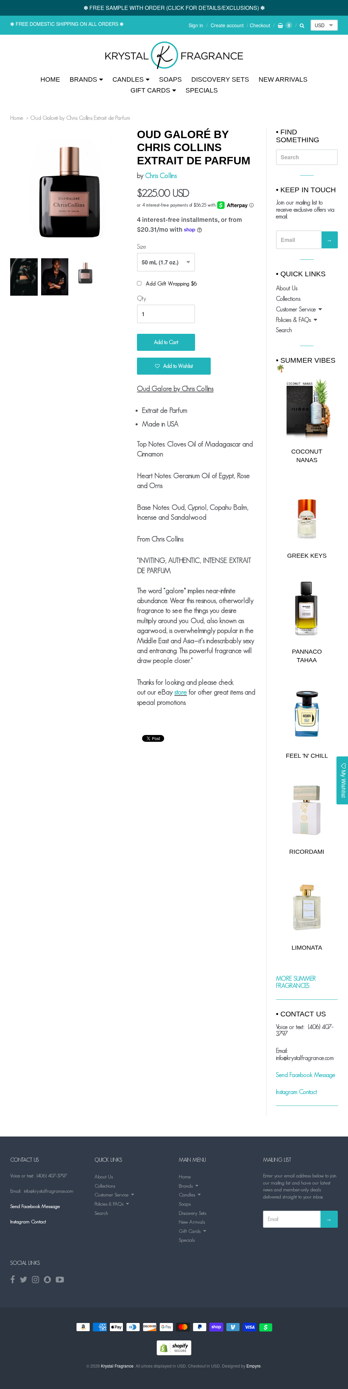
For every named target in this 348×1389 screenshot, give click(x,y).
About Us (286, 288)
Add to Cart (166, 342)
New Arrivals (283, 79)
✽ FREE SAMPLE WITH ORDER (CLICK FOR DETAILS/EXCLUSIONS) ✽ (174, 8)
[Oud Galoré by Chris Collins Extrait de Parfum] (174, 55)
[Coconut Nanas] (307, 409)
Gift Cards (150, 90)
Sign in (196, 25)
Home (50, 79)
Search (284, 330)
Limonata (307, 947)
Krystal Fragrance (117, 1366)
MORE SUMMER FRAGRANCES (296, 982)
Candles (128, 79)
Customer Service (296, 309)
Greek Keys (307, 555)
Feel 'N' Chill (307, 755)
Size (141, 246)
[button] (174, 366)
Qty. (142, 298)
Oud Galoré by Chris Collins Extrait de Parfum (80, 118)
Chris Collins (161, 175)
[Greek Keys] (307, 514)
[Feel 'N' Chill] (307, 714)
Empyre (253, 1366)
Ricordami (306, 851)
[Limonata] (307, 905)
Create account (227, 25)
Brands (83, 79)
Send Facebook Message (305, 1075)
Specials (202, 90)
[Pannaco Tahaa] (307, 610)
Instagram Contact (296, 1092)
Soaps (170, 79)
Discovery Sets (220, 79)
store (180, 692)
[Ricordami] (307, 810)
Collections (288, 298)
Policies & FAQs (293, 319)
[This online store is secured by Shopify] (174, 1353)
